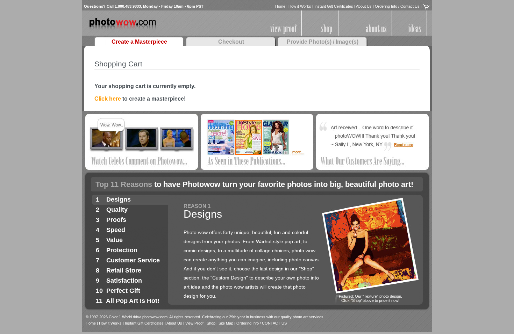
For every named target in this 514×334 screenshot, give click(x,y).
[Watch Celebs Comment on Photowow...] (141, 168)
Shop (211, 323)
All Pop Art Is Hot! (132, 300)
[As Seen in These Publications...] (257, 168)
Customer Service (133, 260)
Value (114, 240)
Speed (115, 229)
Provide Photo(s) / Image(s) (322, 42)
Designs (118, 199)
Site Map (226, 323)
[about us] (376, 34)
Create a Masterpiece (139, 42)
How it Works (299, 6)
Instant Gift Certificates (333, 6)
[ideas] (415, 34)
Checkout (231, 42)
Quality (117, 209)
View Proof (194, 323)
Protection (121, 250)
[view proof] (283, 34)
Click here (107, 99)
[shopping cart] (426, 6)
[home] (122, 32)
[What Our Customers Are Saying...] (372, 168)
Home (280, 6)
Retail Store (123, 270)
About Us (364, 6)
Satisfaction (124, 280)
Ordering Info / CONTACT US (261, 323)
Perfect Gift (123, 290)
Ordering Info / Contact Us (397, 6)
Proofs (116, 219)
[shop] (326, 34)
